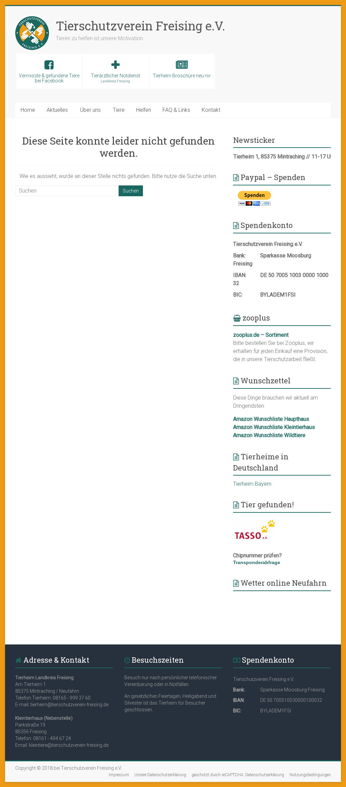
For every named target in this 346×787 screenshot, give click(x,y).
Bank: (239, 255)
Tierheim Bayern (252, 484)
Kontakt (211, 110)
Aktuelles (57, 110)
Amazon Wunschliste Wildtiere (269, 435)
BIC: (238, 294)
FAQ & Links (176, 110)
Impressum (119, 774)
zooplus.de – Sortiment (261, 335)
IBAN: (239, 275)
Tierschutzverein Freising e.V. (140, 26)
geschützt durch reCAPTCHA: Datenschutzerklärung (238, 774)
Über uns (90, 110)
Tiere (119, 110)
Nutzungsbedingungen (310, 774)
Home (28, 110)
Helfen (143, 110)
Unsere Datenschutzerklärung (160, 774)
